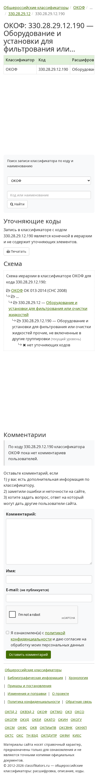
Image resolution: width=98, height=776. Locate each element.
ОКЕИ (36, 719)
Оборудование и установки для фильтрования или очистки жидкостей (48, 308)
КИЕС (77, 735)
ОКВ (33, 727)
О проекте (60, 693)
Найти (18, 204)
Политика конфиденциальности (34, 701)
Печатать (18, 251)
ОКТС (9, 735)
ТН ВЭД (32, 735)
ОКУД (24, 719)
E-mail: (27, 589)
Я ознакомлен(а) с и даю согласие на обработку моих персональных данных (48, 639)
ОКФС (22, 727)
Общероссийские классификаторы (33, 670)
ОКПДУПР (49, 735)
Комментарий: (21, 514)
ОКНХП (81, 727)
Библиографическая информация (35, 677)
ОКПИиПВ (48, 727)
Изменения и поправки (27, 693)
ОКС (19, 735)
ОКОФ (17, 290)
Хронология (78, 677)
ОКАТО (49, 719)
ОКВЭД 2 (27, 712)
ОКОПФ (11, 719)
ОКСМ (10, 727)
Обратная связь (79, 701)
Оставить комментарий (28, 654)
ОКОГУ (76, 719)
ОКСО (79, 712)
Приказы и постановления (29, 685)
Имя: (11, 570)
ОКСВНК (66, 727)
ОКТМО (56, 712)
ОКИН (63, 719)
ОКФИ (65, 735)
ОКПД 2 (11, 712)
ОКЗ (68, 712)
